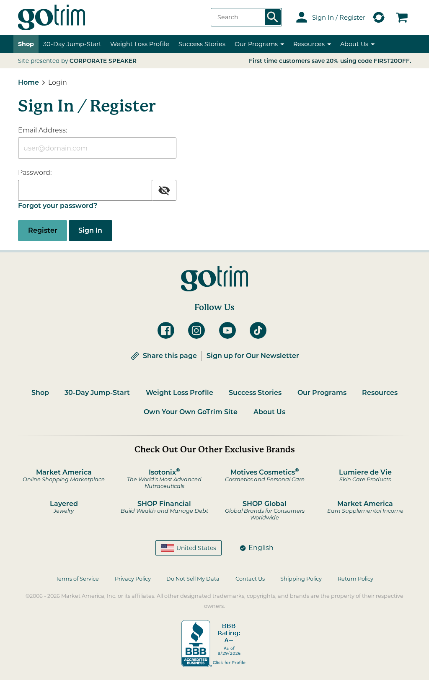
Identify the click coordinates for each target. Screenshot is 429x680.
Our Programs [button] (256, 44)
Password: (35, 172)
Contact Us (250, 579)
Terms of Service (77, 579)
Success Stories (201, 44)
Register (42, 230)
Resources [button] (309, 44)
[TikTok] (260, 330)
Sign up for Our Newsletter (253, 356)
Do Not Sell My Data (193, 579)
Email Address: (42, 130)
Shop (26, 44)
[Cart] (402, 17)
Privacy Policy (133, 579)
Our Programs (321, 393)
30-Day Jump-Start (72, 44)
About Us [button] (354, 44)
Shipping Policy (301, 579)
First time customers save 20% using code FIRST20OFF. (330, 60)
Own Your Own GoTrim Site (191, 412)
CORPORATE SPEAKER (103, 60)
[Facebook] (168, 330)
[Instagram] (199, 330)
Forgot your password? (57, 206)
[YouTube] (230, 330)
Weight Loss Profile (179, 393)
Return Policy (355, 579)
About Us (269, 412)
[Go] (273, 17)
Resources (380, 393)
